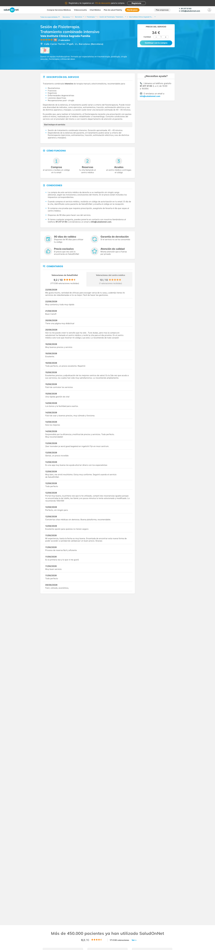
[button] (156, 37)
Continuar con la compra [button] (156, 43)
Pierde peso (132, 10)
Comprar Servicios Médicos (59, 10)
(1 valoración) (64, 40)
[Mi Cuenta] (209, 10)
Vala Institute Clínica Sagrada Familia (65, 36)
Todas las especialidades (49, 17)
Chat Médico (95, 10)
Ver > (134, 940)
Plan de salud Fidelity (113, 10)
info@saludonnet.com (150, 96)
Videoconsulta (80, 10)
